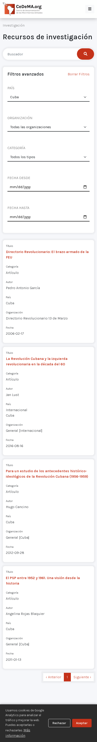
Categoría (12, 266)
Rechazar (59, 723)
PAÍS (10, 88)
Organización (14, 312)
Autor (9, 282)
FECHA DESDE (18, 178)
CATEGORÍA (16, 148)
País (8, 297)
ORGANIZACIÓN (19, 118)
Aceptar (82, 723)
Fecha (10, 327)
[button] (89, 9)
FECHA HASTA (18, 208)
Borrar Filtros (79, 74)
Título (9, 246)
